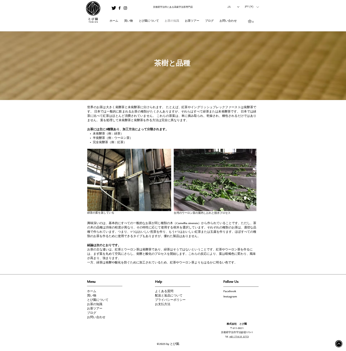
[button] (252, 7)
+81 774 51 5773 (239, 337)
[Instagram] (125, 8)
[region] (93, 12)
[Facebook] (119, 8)
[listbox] (252, 7)
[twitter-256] (114, 8)
